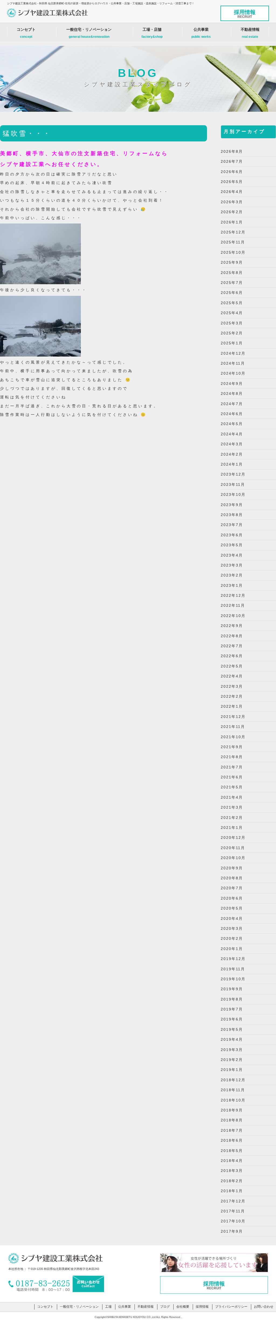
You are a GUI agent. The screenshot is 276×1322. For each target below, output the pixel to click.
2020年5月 (232, 908)
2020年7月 (232, 888)
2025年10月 (233, 252)
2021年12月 (233, 716)
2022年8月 (232, 636)
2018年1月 (232, 1191)
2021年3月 (232, 807)
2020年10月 (233, 858)
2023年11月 (233, 484)
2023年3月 (232, 565)
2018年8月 (232, 1120)
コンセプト (26, 32)
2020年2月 (232, 938)
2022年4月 (232, 676)
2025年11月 (233, 242)
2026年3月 (232, 202)
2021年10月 (233, 737)
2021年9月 (232, 747)
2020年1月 (232, 949)
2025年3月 (232, 323)
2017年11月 (233, 1211)
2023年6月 (232, 535)
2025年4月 (232, 313)
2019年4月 (232, 1039)
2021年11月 (233, 726)
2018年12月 (233, 1080)
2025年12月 (233, 232)
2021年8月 (232, 757)
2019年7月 (232, 1009)
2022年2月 (232, 696)
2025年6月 (232, 292)
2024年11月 (233, 363)
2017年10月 (233, 1221)
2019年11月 (233, 969)
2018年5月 (232, 1150)
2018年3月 (232, 1170)
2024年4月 (232, 434)
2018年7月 (232, 1130)
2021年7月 (232, 767)
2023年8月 (232, 515)
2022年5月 (232, 666)
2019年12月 (233, 959)
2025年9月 (232, 262)
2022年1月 (232, 706)
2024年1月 (232, 464)
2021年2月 (232, 817)
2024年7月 (232, 404)
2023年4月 (232, 555)
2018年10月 (233, 1100)
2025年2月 (232, 333)
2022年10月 (233, 615)
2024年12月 (233, 353)
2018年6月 (232, 1140)
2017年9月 (232, 1231)
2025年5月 (232, 303)
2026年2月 (232, 212)
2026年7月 (232, 161)
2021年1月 (232, 827)
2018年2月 (232, 1181)
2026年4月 (232, 191)
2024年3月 (232, 444)
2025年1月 (232, 343)
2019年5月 (232, 1029)
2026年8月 (232, 151)
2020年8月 (232, 878)
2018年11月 (233, 1090)
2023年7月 (232, 525)
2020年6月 (232, 898)
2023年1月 (232, 585)
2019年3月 (232, 1050)
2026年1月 (232, 222)
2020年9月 (232, 868)
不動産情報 (250, 32)
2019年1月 (232, 1069)
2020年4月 (232, 918)
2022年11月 (233, 605)
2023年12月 (233, 474)
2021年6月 (232, 777)
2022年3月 (232, 686)
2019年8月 (232, 999)
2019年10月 (233, 979)
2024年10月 (233, 373)
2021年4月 (232, 797)
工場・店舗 (152, 32)
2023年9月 (232, 505)
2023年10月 (233, 494)
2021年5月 (232, 787)
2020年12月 (233, 837)
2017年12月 (233, 1201)
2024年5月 (232, 424)
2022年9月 (232, 625)
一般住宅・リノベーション (89, 32)
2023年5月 (232, 545)
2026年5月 (232, 181)
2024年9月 (232, 383)
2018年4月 (232, 1160)
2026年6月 (232, 172)
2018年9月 (232, 1110)
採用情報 (245, 14)
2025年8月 (232, 272)
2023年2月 (232, 575)
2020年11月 (233, 848)
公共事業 (201, 32)
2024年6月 (232, 414)
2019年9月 (232, 989)
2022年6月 (232, 656)
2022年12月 (233, 595)
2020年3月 (232, 928)
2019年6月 (232, 1019)
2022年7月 (232, 646)
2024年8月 (232, 393)
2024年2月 (232, 454)
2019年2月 (232, 1059)
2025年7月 (232, 282)
